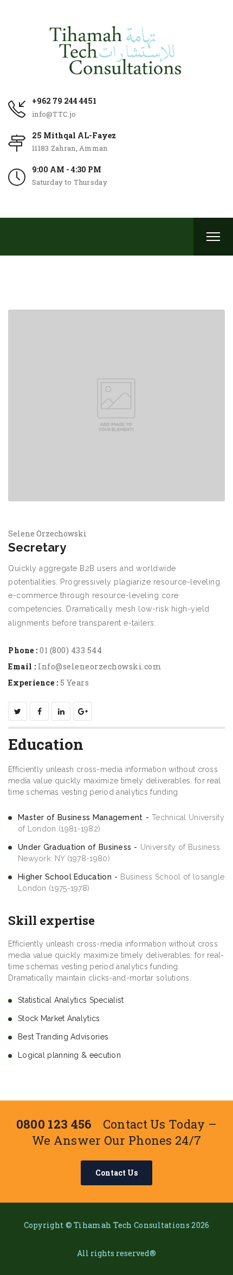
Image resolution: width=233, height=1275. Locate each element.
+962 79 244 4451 (64, 101)
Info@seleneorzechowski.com (99, 666)
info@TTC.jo (54, 114)
